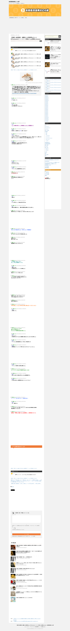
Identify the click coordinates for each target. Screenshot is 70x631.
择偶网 (48, 83)
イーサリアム (48, 135)
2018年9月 (46, 105)
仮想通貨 (46, 131)
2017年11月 (46, 118)
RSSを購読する (48, 169)
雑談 (45, 155)
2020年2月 (46, 95)
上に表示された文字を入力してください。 (18, 529)
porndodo (48, 91)
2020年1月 (46, 96)
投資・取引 (46, 147)
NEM (46, 134)
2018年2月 (46, 114)
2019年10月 (47, 100)
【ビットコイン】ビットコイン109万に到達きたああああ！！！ (55, 63)
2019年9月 (46, 101)
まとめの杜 (47, 166)
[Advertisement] (35, 26)
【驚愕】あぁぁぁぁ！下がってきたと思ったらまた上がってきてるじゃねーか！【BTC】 (55, 70)
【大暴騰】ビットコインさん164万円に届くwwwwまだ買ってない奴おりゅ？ (25, 621)
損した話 (47, 150)
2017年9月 (46, 121)
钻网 (47, 88)
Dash (46, 132)
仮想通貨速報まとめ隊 (14, 1)
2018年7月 (46, 108)
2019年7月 (46, 104)
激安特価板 (47, 167)
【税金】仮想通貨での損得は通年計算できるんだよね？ (25, 568)
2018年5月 (46, 110)
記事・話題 (46, 154)
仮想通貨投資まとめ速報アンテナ (50, 163)
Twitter (26, 17)
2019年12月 (47, 97)
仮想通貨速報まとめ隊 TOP (13, 17)
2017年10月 (47, 119)
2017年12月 (47, 117)
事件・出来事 (47, 130)
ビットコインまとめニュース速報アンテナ (52, 162)
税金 (13, 486)
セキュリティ (47, 126)
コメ (41, 41)
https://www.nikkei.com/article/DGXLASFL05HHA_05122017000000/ (24, 93)
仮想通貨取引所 (47, 142)
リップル (47, 140)
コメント (14, 514)
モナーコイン (48, 139)
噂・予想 (46, 146)
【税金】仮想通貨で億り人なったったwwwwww (24, 597)
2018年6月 (46, 109)
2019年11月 (46, 99)
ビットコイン (48, 136)
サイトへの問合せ (21, 17)
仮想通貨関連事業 (47, 143)
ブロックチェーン (47, 127)
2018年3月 (46, 113)
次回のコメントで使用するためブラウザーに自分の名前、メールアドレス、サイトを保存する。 (26, 526)
